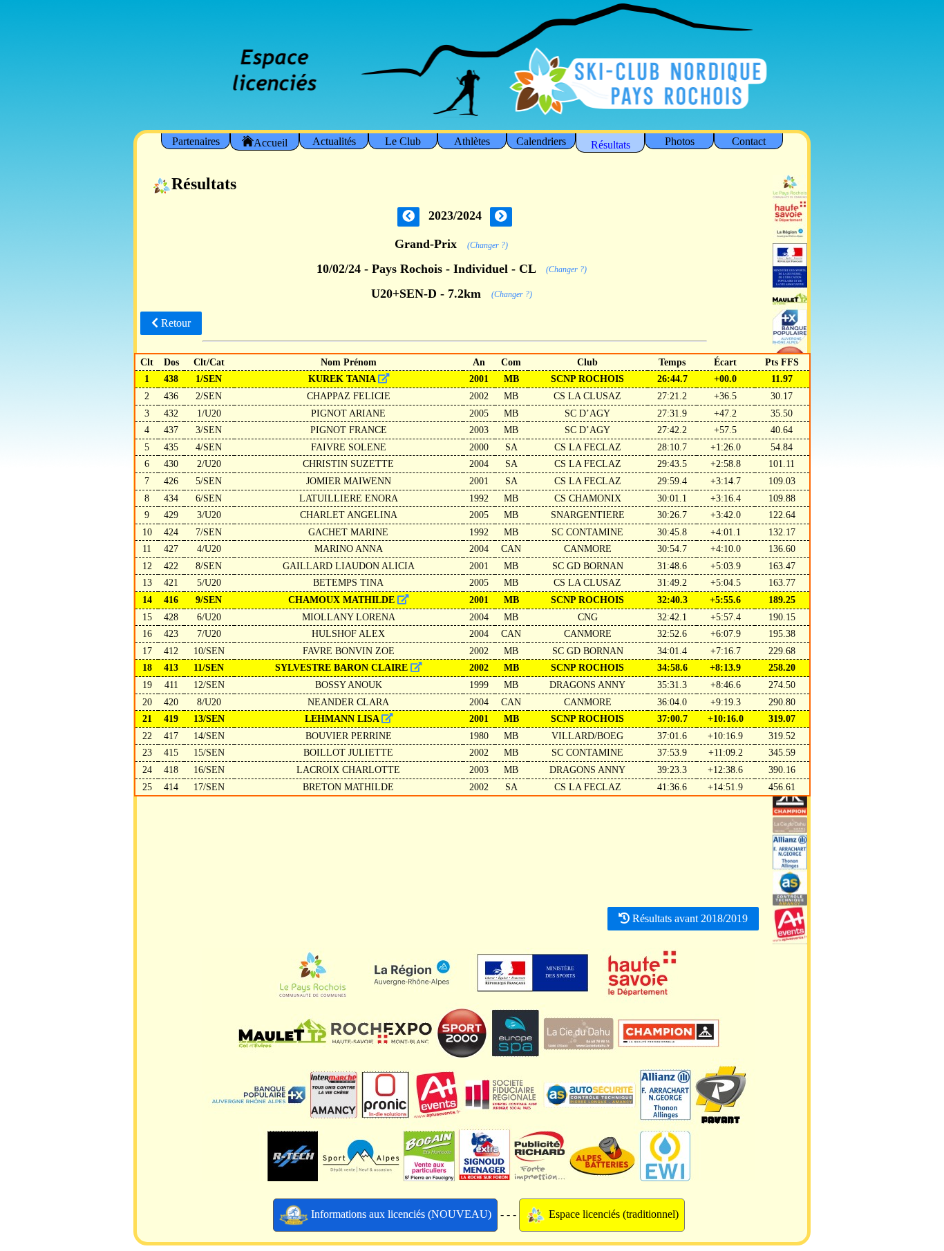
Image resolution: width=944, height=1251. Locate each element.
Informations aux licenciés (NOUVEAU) (399, 1214)
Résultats (610, 145)
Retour (174, 323)
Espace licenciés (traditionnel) (612, 1214)
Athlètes (472, 141)
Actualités (334, 141)
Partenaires (196, 141)
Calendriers (541, 141)
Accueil (270, 143)
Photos (680, 141)
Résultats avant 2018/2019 (689, 918)
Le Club (403, 141)
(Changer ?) (487, 245)
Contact (749, 141)
